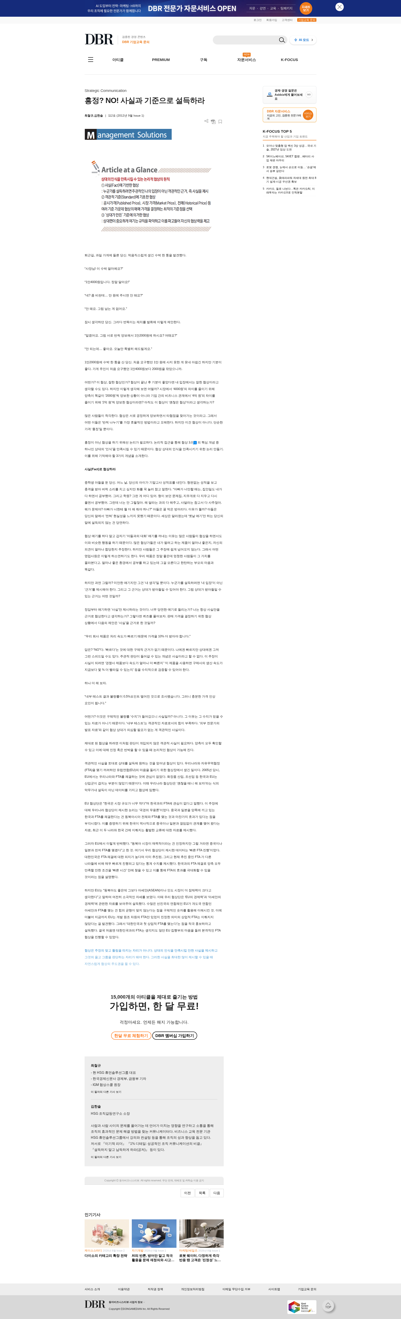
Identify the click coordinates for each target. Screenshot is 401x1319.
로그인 (258, 20)
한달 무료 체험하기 (131, 1035)
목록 (202, 1193)
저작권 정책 (155, 1289)
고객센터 (287, 20)
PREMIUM (161, 60)
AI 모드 (304, 40)
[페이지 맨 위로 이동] (329, 1307)
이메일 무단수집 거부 (236, 1289)
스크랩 (220, 121)
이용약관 (124, 1289)
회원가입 (271, 20)
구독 (203, 60)
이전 (187, 1193)
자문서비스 (246, 60)
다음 (216, 1193)
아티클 (118, 60)
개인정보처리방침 (192, 1289)
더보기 (206, 121)
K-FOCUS (289, 60)
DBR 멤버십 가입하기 (174, 1035)
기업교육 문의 (306, 20)
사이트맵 (274, 1289)
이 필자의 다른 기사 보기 (106, 1091)
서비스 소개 (92, 1289)
